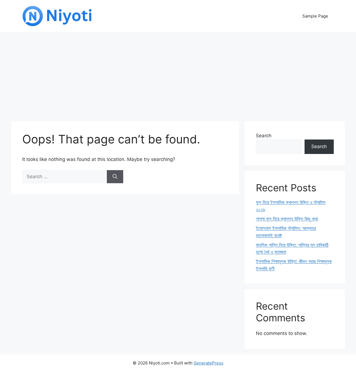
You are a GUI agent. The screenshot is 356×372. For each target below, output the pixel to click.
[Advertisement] (178, 74)
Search (263, 135)
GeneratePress (208, 363)
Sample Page (315, 16)
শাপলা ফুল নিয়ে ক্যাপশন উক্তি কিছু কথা (287, 219)
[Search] (115, 176)
